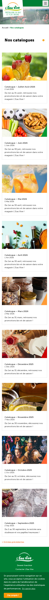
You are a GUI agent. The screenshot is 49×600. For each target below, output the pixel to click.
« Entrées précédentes (13, 542)
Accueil (5, 28)
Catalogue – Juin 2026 (16, 143)
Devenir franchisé (24, 565)
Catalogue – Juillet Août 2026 (20, 87)
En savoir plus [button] (28, 588)
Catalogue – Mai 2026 (16, 199)
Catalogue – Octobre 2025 (18, 470)
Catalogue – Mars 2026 (16, 311)
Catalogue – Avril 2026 (16, 255)
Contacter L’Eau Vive (24, 569)
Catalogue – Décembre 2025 (19, 364)
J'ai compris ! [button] (13, 595)
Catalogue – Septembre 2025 (19, 523)
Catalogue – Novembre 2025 (19, 417)
